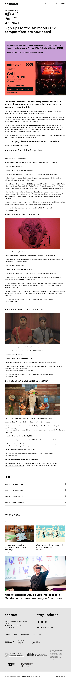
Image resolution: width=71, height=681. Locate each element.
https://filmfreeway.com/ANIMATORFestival (35, 141)
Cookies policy (25, 676)
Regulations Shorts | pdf (14, 484)
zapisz (65, 627)
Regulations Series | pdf (14, 490)
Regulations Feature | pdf (14, 496)
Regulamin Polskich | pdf (14, 502)
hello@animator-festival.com (14, 465)
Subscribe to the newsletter (45, 627)
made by (60, 676)
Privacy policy (35, 676)
